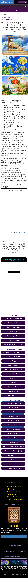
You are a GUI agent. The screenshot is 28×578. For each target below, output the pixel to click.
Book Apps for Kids (14, 489)
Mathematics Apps (13, 374)
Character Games (13, 420)
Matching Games (13, 425)
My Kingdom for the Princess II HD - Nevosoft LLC (15, 233)
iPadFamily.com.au (7, 2)
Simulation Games (8, 19)
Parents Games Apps (8, 17)
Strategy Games (13, 464)
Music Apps (13, 332)
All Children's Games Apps (9, 16)
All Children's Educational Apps (13, 352)
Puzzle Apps (13, 382)
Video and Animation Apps (13, 345)
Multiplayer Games (13, 429)
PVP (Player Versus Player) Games (13, 446)
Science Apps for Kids (14, 497)
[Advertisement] (14, 293)
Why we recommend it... (14, 536)
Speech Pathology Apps (13, 395)
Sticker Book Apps (13, 340)
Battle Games (13, 412)
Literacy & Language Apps (13, 369)
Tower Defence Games (13, 468)
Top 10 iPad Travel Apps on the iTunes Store (14, 259)
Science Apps (13, 391)
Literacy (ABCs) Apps (14, 491)
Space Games (13, 459)
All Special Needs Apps (13, 356)
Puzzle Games (13, 442)
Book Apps (13, 361)
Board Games (13, 416)
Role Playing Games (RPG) (13, 451)
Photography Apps (13, 336)
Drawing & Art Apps (13, 327)
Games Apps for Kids (14, 486)
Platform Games (13, 438)
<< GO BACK (14, 252)
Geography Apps (13, 365)
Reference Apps (13, 387)
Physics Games (13, 433)
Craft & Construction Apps (13, 323)
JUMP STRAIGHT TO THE (21, 10)
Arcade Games (13, 407)
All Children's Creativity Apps (13, 318)
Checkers (14, 525)
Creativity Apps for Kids (15, 499)
